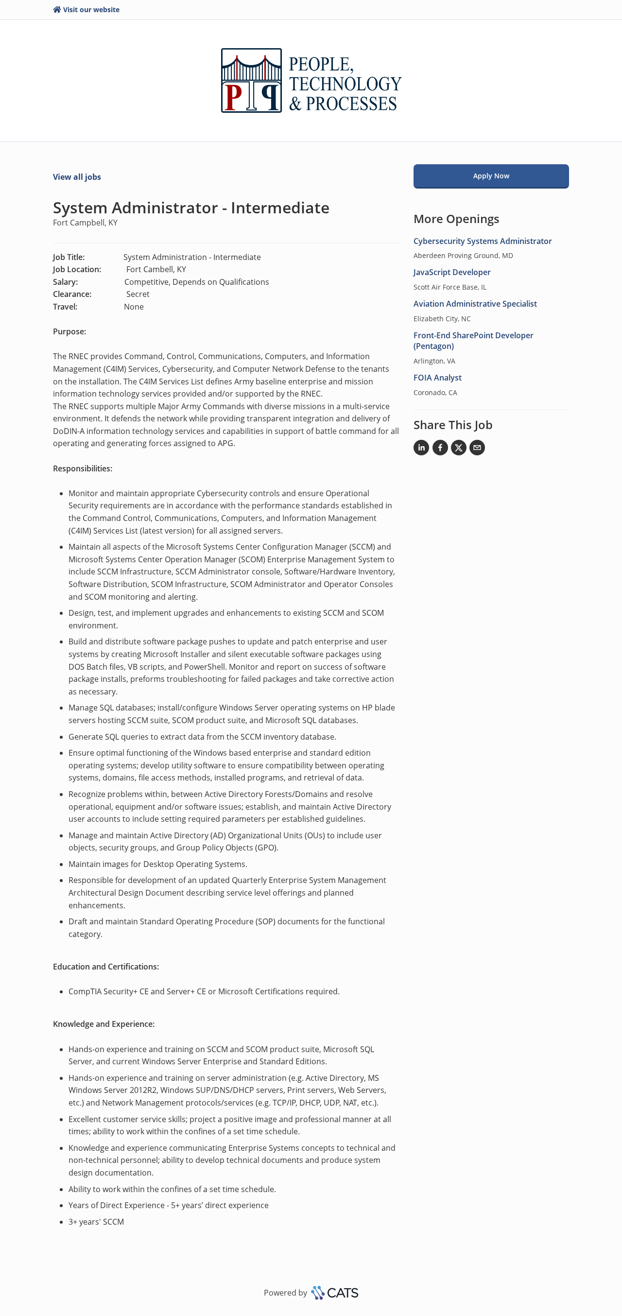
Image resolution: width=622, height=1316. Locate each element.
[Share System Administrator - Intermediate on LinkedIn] (421, 449)
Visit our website (91, 9)
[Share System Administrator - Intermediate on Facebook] (440, 449)
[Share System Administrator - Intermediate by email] (477, 449)
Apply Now (491, 175)
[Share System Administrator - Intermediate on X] (458, 449)
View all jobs (77, 177)
